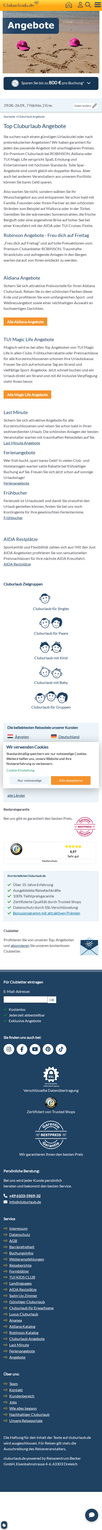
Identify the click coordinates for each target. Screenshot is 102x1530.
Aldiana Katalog (22, 1326)
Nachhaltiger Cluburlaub (29, 1414)
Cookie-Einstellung (20, 770)
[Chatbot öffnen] (91, 1515)
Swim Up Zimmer (23, 1295)
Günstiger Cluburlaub (27, 1301)
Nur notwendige (30, 780)
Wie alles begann (23, 1408)
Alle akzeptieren (71, 780)
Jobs (13, 1402)
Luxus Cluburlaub (23, 1314)
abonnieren (20, 945)
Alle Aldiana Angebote (25, 321)
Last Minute (19, 1345)
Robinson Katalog (23, 1332)
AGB (13, 1240)
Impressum (18, 1228)
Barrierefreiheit (21, 1247)
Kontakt (16, 1389)
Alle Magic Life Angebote (27, 394)
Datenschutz (19, 1234)
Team (13, 1383)
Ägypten (21, 736)
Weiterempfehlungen (26, 1259)
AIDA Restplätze (17, 564)
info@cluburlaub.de (25, 1202)
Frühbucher (13, 517)
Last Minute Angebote (22, 443)
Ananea (15, 1320)
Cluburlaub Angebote (31, 116)
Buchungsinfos (21, 1253)
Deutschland (68, 736)
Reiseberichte (20, 1265)
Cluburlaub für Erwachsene (31, 1308)
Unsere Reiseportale (25, 1420)
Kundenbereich (21, 1396)
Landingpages (20, 1283)
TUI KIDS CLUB (22, 1277)
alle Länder (16, 795)
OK (52, 1000)
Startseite (9, 116)
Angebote (17, 1357)
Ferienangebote (16, 483)
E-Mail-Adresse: (17, 991)
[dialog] (51, 765)
